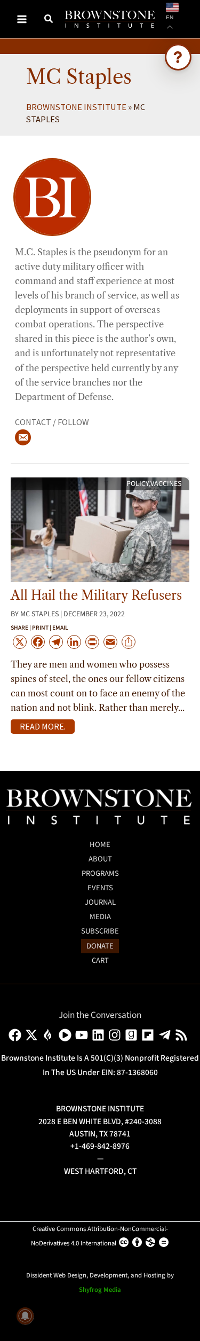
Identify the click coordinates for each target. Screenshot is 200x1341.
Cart (100, 960)
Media (100, 916)
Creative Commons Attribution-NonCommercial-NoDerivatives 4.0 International (99, 1236)
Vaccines (165, 484)
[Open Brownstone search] (178, 57)
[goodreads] (133, 1035)
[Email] (23, 437)
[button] (49, 20)
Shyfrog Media (100, 1290)
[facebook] (17, 1035)
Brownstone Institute (76, 106)
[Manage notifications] (25, 1315)
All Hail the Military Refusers (96, 595)
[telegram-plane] (166, 1035)
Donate (100, 946)
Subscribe (100, 931)
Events (100, 887)
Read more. (43, 726)
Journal (100, 902)
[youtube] (83, 1035)
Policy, (138, 484)
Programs (100, 873)
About (100, 859)
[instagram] (116, 1035)
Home (100, 844)
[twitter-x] (33, 1035)
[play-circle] (67, 1035)
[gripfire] (50, 1035)
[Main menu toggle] (22, 18)
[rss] (183, 1035)
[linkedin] (100, 1035)
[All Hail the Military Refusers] (100, 529)
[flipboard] (149, 1035)
